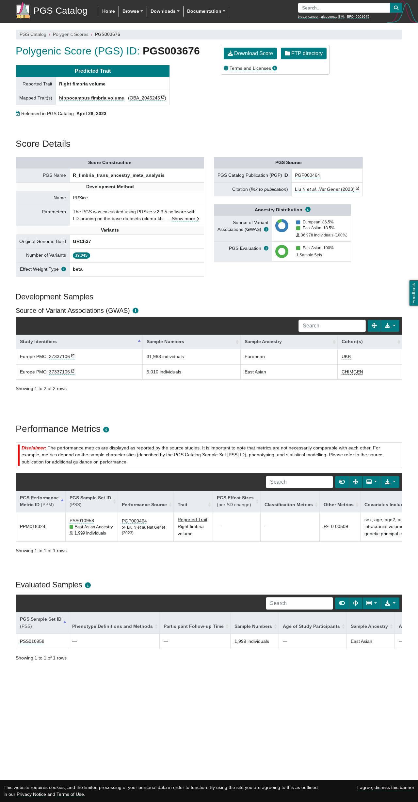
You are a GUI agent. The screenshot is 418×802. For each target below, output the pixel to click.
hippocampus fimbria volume (91, 97)
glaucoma (328, 16)
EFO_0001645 (358, 16)
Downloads (163, 11)
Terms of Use (70, 794)
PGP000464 (307, 175)
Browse (130, 11)
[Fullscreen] (374, 326)
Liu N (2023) (325, 189)
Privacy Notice (31, 794)
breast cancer (308, 16)
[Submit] (396, 8)
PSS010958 (82, 520)
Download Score (253, 53)
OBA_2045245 (145, 97)
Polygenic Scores (70, 34)
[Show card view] (342, 482)
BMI (341, 16)
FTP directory (306, 53)
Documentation (204, 11)
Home (108, 11)
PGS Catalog (33, 34)
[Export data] (390, 326)
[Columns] (371, 482)
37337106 (59, 356)
